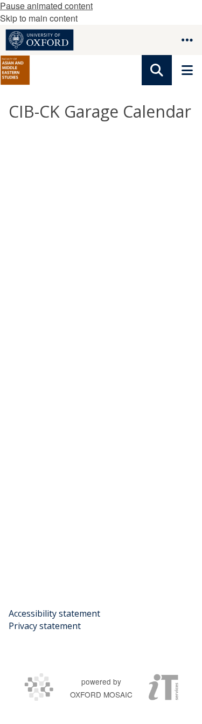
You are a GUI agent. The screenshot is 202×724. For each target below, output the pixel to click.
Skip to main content (39, 18)
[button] (187, 40)
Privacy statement (45, 626)
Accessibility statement (54, 613)
